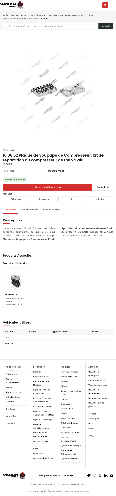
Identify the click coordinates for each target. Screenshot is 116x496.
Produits (15, 15)
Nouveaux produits (69, 372)
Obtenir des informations (47, 187)
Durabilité (10, 401)
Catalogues (93, 418)
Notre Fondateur (13, 397)
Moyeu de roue (68, 418)
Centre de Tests (40, 376)
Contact (10, 409)
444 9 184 (68, 475)
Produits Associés (29, 209)
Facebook (44, 199)
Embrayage (66, 404)
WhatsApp (16, 199)
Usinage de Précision (43, 406)
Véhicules (11, 416)
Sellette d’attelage (69, 423)
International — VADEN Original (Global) (45, 491)
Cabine (64, 381)
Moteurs (10, 423)
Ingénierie (38, 372)
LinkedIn (100, 199)
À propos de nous (14, 392)
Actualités (94, 366)
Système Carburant (70, 432)
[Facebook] (89, 475)
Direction (65, 399)
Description (10, 209)
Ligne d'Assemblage (42, 419)
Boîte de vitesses (69, 376)
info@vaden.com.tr (49, 475)
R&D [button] (35, 448)
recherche (106, 26)
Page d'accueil (14, 366)
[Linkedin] (106, 475)
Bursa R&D (38, 453)
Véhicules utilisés (51, 209)
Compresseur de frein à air (33, 15)
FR (105, 5)
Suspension (66, 427)
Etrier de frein (67, 408)
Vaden (6, 15)
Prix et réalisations (96, 380)
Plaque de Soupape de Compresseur (20, 18)
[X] (100, 475)
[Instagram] (94, 475)
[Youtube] (111, 475)
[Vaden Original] (11, 5)
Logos (91, 428)
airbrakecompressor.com (77, 491)
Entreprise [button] (11, 374)
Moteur (64, 413)
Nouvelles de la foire (98, 398)
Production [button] (39, 366)
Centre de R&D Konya (43, 458)
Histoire (9, 387)
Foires (91, 423)
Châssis (64, 386)
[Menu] (113, 5)
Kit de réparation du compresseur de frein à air (71, 15)
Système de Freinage (71, 445)
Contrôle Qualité (41, 441)
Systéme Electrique (70, 458)
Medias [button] (92, 413)
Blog (90, 435)
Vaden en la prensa (97, 385)
